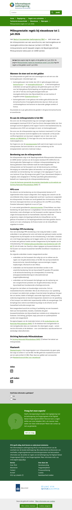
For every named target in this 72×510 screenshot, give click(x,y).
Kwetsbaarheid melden (46, 475)
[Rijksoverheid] (22, 487)
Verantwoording (43, 465)
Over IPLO (22, 460)
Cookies (41, 472)
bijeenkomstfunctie (32, 96)
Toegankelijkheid (44, 467)
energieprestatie (31, 144)
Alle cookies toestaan (28, 506)
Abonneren (14, 467)
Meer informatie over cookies (45, 501)
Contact (12, 470)
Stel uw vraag (29, 433)
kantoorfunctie (19, 84)
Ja (14, 396)
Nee (14, 399)
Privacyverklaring (44, 470)
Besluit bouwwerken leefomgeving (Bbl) (31, 39)
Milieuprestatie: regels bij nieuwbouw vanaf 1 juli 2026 (35, 62)
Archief (12, 472)
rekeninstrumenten (37, 207)
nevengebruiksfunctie (36, 84)
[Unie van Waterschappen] (50, 487)
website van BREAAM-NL (19, 138)
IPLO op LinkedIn (16, 475)
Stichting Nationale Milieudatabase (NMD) (27, 339)
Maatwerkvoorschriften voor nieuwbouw (26, 357)
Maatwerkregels (15, 350)
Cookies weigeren (45, 506)
